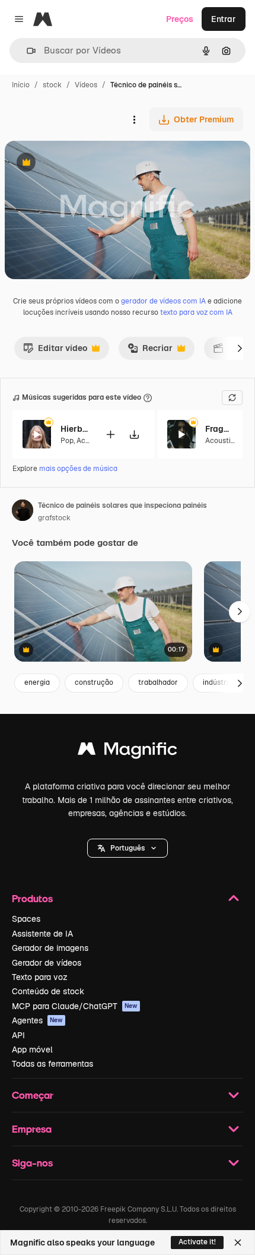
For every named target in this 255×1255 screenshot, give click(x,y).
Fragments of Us (220, 428)
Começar (32, 1095)
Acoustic (220, 440)
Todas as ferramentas (52, 1063)
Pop (67, 440)
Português (127, 848)
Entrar (223, 19)
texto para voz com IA (196, 312)
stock (52, 85)
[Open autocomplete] (26, 50)
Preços (179, 19)
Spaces (26, 918)
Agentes (37, 1020)
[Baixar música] (134, 434)
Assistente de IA (42, 933)
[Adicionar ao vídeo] (110, 434)
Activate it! (197, 1242)
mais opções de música (78, 468)
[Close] (238, 1242)
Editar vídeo (55, 351)
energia (37, 682)
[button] (127, 848)
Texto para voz (40, 977)
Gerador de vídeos (46, 962)
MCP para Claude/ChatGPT (75, 1006)
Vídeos (86, 85)
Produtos (32, 898)
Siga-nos (32, 1162)
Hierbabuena (75, 428)
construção (94, 682)
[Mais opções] (134, 119)
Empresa (32, 1129)
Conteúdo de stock (48, 991)
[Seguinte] (239, 348)
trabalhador (158, 682)
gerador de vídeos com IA (163, 301)
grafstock (54, 518)
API (18, 1035)
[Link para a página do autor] (22, 512)
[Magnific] (127, 751)
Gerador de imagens (50, 948)
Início (21, 85)
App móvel (32, 1049)
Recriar (150, 351)
